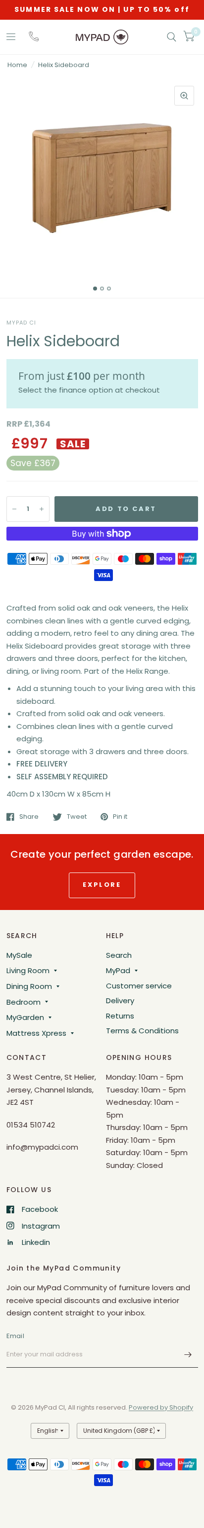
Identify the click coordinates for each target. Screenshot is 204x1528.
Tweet (77, 817)
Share (29, 817)
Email (15, 1336)
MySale (19, 955)
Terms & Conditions (142, 1030)
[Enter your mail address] (188, 1355)
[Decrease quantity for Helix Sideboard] (14, 509)
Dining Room (29, 986)
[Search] (171, 37)
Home (17, 65)
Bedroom (23, 1002)
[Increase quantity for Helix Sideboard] (41, 509)
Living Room (28, 970)
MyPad (118, 970)
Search (119, 955)
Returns (120, 1016)
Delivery (120, 1000)
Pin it (120, 817)
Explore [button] (102, 884)
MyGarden (25, 1017)
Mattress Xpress (36, 1033)
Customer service (139, 986)
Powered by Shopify (161, 1407)
